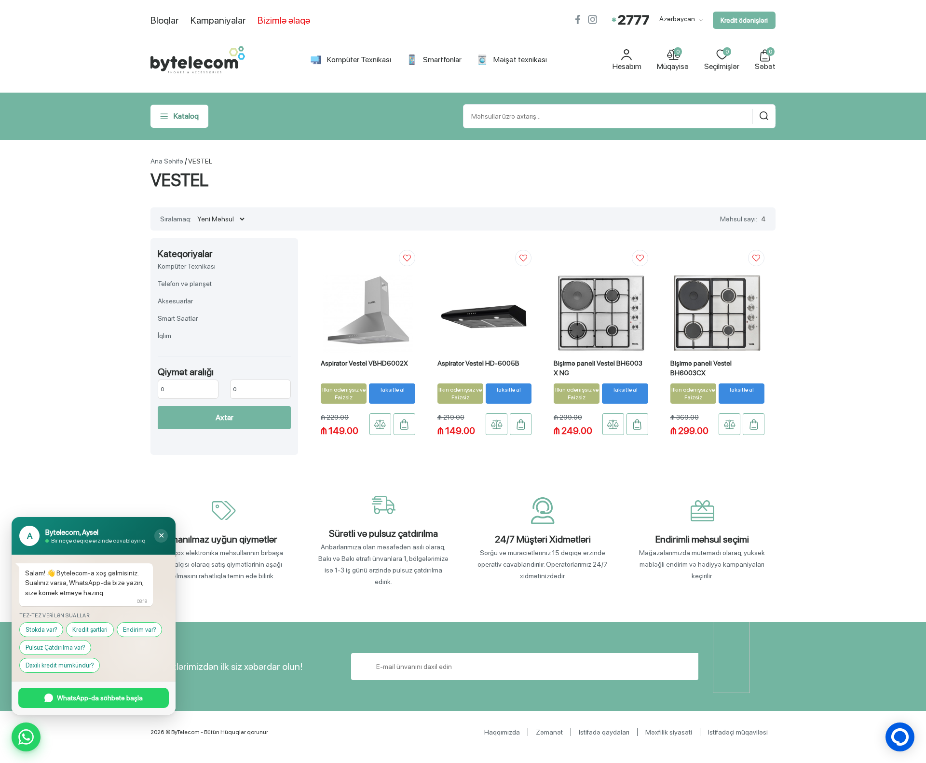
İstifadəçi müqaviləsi (738, 732)
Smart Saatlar (178, 318)
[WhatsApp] (26, 736)
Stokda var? (41, 629)
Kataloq (186, 116)
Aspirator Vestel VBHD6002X (364, 363)
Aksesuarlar (175, 301)
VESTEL (200, 161)
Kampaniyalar (218, 20)
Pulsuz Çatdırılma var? (55, 647)
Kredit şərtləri (90, 629)
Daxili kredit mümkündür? (60, 665)
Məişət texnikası (520, 59)
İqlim (164, 336)
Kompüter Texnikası (359, 59)
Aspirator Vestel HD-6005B (478, 363)
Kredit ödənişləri (744, 20)
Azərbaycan (677, 18)
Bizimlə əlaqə (284, 20)
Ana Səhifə (166, 161)
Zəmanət (549, 732)
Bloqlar (164, 20)
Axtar (224, 417)
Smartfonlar (442, 59)
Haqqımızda (502, 732)
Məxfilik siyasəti (668, 732)
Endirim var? (139, 629)
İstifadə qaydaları (604, 732)
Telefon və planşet (185, 283)
